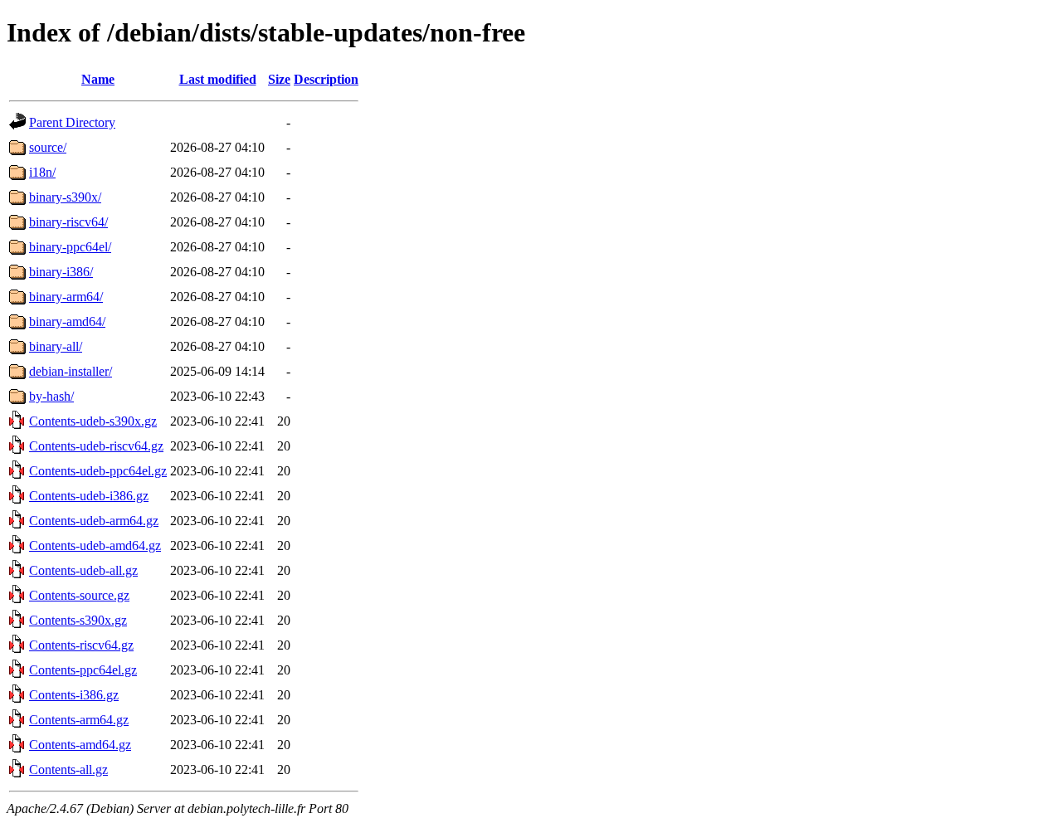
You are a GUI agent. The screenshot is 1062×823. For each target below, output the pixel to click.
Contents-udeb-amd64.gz (95, 545)
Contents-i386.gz (74, 695)
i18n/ (42, 172)
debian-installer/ (70, 371)
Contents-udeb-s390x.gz (93, 421)
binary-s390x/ (65, 197)
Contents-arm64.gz (79, 720)
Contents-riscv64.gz (81, 645)
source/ (47, 147)
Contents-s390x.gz (78, 620)
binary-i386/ (61, 272)
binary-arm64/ (66, 297)
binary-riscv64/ (68, 222)
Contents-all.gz (68, 769)
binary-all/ (55, 346)
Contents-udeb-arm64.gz (93, 521)
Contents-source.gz (79, 595)
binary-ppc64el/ (70, 247)
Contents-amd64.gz (80, 745)
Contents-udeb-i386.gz (89, 496)
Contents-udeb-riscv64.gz (96, 446)
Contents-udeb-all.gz (83, 570)
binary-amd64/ (67, 321)
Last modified (217, 79)
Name (97, 79)
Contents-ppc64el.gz (83, 670)
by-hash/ (51, 396)
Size (279, 79)
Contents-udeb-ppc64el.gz (98, 471)
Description (326, 79)
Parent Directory (72, 122)
